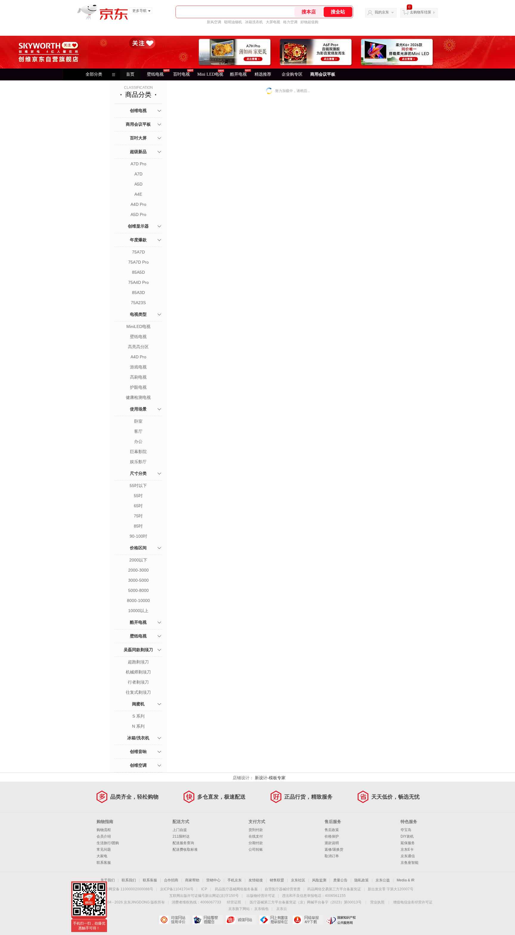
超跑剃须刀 (138, 661)
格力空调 (290, 22)
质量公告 (340, 880)
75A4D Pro (138, 282)
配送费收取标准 (185, 849)
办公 (138, 441)
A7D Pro (138, 163)
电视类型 (138, 314)
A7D (138, 174)
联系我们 (129, 880)
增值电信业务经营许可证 (412, 902)
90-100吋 (138, 536)
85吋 (138, 526)
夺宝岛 (406, 830)
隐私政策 (361, 880)
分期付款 (256, 843)
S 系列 (138, 716)
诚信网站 (241, 920)
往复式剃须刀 (138, 692)
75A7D (138, 252)
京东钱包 (261, 909)
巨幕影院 (138, 451)
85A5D (138, 272)
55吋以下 (138, 485)
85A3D (138, 292)
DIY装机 (407, 836)
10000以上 (138, 610)
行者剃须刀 (138, 682)
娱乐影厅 (138, 461)
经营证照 (234, 902)
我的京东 (382, 12)
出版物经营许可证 (260, 896)
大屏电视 (273, 22)
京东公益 (383, 880)
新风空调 (214, 22)
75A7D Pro (138, 262)
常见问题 (104, 849)
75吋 (138, 516)
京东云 (281, 909)
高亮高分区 (138, 346)
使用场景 (138, 409)
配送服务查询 (183, 843)
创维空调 (138, 765)
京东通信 (408, 856)
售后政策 (332, 830)
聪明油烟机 (233, 22)
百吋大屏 (138, 138)
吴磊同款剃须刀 (138, 649)
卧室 (138, 421)
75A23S (138, 302)
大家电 (102, 856)
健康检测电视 (138, 397)
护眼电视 (138, 387)
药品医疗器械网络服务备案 (236, 889)
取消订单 (332, 856)
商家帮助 (192, 880)
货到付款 (256, 830)
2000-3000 (138, 570)
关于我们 (107, 880)
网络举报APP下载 (307, 920)
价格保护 (332, 836)
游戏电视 (138, 367)
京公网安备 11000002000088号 (127, 889)
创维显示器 (138, 226)
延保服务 (408, 843)
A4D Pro (138, 204)
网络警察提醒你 (207, 920)
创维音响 (138, 751)
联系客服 (104, 863)
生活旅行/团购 (108, 843)
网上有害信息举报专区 (274, 920)
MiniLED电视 (138, 326)
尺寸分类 (138, 473)
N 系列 (138, 726)
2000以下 (138, 560)
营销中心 (213, 880)
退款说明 (332, 843)
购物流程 (104, 830)
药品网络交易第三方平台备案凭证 (334, 889)
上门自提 (180, 830)
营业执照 (377, 902)
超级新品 (138, 151)
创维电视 (138, 110)
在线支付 (256, 836)
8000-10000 (138, 600)
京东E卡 (407, 849)
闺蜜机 (138, 703)
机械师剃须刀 (138, 672)
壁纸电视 (138, 336)
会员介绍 (104, 836)
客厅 (138, 431)
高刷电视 (138, 377)
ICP (204, 889)
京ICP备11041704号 (176, 889)
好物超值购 (309, 22)
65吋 (138, 505)
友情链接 (256, 880)
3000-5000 (138, 580)
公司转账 (256, 849)
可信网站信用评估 (174, 920)
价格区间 (138, 547)
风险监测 (319, 880)
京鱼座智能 (409, 863)
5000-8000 (138, 590)
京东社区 (298, 880)
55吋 (138, 495)
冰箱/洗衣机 (138, 737)
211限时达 (181, 836)
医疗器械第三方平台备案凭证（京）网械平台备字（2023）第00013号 (306, 902)
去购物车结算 (420, 12)
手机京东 (234, 880)
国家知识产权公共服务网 (341, 920)
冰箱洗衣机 (254, 22)
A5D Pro (138, 214)
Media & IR (406, 880)
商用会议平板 (322, 74)
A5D (138, 184)
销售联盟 (277, 880)
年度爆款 (138, 239)
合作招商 (171, 880)
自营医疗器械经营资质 (282, 889)
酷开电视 (138, 622)
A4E (138, 194)
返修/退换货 (334, 849)
